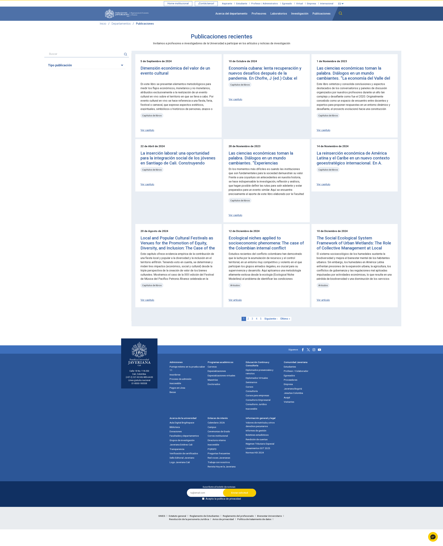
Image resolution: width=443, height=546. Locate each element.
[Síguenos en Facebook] (302, 349)
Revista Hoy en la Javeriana (222, 466)
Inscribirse (175, 374)
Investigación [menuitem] (299, 13)
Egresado (287, 3)
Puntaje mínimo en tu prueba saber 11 (187, 368)
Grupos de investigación (182, 440)
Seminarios (251, 382)
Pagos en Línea (177, 387)
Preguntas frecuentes (219, 453)
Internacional (326, 3)
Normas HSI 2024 (255, 452)
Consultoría (252, 391)
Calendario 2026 (216, 422)
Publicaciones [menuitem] (322, 13)
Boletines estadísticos (257, 434)
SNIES (162, 515)
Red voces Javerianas (219, 457)
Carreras (212, 366)
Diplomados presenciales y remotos (259, 372)
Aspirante (227, 3)
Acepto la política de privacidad (223, 498)
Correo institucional (218, 435)
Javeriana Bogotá (293, 388)
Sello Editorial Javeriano (182, 457)
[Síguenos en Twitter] (308, 349)
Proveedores (290, 379)
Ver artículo (235, 300)
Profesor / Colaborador (296, 371)
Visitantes (289, 401)
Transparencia (177, 449)
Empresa (311, 3)
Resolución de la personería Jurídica (189, 519)
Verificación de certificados (184, 453)
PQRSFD (212, 449)
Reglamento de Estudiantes (205, 515)
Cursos (249, 386)
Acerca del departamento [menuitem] (231, 13)
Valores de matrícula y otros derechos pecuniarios (260, 424)
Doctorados (214, 384)
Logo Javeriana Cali (180, 462)
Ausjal (287, 397)
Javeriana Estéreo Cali (181, 444)
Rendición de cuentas (257, 439)
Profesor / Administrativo (264, 3)
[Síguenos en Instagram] (313, 349)
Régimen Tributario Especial (260, 443)
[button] (433, 537)
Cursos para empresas (257, 395)
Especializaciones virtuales (221, 375)
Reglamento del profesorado (238, 515)
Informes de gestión (256, 430)
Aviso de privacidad (223, 519)
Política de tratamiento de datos (254, 519)
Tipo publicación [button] (60, 65)
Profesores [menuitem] (259, 13)
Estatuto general (178, 515)
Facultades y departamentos (184, 435)
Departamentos (121, 23)
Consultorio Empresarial (258, 400)
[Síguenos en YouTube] (319, 349)
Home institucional (178, 3)
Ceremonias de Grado (219, 431)
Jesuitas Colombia (293, 393)
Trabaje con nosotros (219, 462)
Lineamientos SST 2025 (258, 448)
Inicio (103, 23)
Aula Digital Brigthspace (182, 422)
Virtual (299, 3)
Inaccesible (175, 383)
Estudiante (241, 3)
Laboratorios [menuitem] (278, 13)
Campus (212, 427)
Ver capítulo (147, 130)
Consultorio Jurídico (256, 404)
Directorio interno (217, 440)
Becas (173, 392)
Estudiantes (290, 366)
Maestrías (213, 379)
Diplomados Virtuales (257, 378)
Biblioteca (175, 427)
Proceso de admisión (180, 379)
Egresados (289, 375)
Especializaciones (217, 371)
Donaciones (176, 431)
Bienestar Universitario (269, 515)
